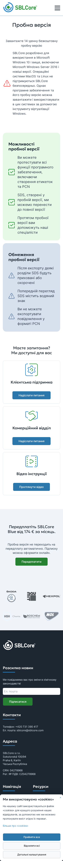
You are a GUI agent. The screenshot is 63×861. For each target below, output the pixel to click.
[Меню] (57, 8)
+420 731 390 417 (26, 726)
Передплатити (31, 561)
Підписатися (17, 701)
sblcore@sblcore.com (30, 730)
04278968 (16, 770)
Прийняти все (31, 837)
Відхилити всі (32, 845)
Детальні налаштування (31, 854)
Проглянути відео (31, 487)
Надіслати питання (31, 395)
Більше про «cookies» (15, 825)
